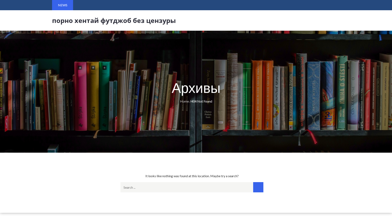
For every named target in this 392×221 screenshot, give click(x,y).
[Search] (258, 187)
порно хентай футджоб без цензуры (114, 20)
